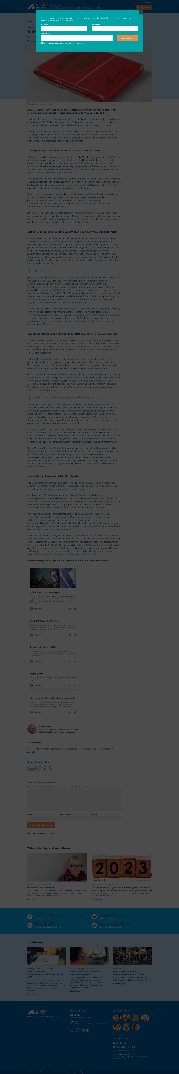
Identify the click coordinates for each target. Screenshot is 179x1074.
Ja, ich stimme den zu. (63, 43)
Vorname (44, 24)
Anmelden (127, 38)
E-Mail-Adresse (47, 34)
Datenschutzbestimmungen (69, 43)
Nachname (96, 24)
